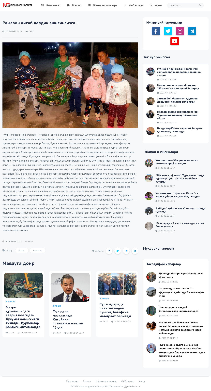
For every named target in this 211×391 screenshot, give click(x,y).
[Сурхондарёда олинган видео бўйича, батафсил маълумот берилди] (117, 284)
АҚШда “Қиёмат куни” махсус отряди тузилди (180, 210)
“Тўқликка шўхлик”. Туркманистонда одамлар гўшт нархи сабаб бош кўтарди (179, 179)
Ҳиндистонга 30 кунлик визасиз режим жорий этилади (176, 162)
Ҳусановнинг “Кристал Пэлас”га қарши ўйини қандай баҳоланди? (177, 195)
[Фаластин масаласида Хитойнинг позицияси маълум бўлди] (70, 287)
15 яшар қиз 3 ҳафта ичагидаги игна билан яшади (179, 225)
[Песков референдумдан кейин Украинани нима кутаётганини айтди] (150, 114)
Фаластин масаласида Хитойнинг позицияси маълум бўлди (68, 319)
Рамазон (37, 250)
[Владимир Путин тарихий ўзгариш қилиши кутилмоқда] (150, 131)
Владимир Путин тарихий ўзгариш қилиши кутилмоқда (180, 130)
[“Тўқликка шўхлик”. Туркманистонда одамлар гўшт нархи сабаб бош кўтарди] (149, 178)
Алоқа (158, 5)
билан (22, 250)
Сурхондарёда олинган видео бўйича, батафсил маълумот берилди (115, 310)
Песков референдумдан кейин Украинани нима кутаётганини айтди (177, 115)
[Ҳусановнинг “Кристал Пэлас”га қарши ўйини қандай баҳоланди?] (149, 196)
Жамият (76, 5)
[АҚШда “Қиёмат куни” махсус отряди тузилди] (149, 211)
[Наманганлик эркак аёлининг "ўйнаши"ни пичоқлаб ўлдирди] (150, 88)
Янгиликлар (53, 5)
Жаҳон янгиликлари (105, 5)
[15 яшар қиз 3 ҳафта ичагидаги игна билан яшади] (149, 226)
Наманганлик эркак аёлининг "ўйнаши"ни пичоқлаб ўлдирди (178, 87)
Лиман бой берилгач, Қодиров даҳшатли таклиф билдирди (177, 100)
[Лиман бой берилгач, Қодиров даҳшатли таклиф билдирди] (150, 101)
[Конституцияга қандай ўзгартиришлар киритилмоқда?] (151, 311)
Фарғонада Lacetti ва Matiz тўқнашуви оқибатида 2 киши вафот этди (181, 292)
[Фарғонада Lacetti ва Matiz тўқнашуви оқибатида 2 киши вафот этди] (151, 292)
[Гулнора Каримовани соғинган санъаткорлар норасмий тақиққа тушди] (150, 71)
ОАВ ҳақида (136, 5)
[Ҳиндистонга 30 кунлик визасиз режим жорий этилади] (149, 163)
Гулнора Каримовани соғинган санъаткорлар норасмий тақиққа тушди (179, 72)
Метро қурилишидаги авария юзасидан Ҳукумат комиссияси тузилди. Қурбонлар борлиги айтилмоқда (23, 317)
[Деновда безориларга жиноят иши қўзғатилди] (151, 277)
